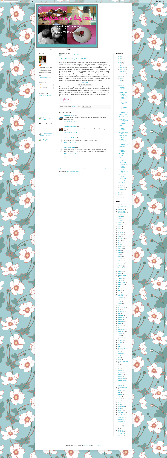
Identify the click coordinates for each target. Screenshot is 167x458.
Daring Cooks (121, 284)
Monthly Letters (122, 337)
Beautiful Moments (122, 151)
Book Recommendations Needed (123, 127)
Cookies (120, 271)
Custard (120, 280)
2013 (119, 60)
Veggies (120, 425)
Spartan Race (121, 406)
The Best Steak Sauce (123, 175)
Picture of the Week (123, 361)
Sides (119, 400)
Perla (119, 359)
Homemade (121, 321)
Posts (42, 85)
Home (85, 169)
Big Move (120, 232)
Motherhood (121, 340)
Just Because (121, 329)
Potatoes (120, 370)
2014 (119, 58)
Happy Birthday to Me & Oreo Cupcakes (123, 171)
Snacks (120, 402)
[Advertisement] (85, 163)
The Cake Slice (122, 414)
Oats (119, 346)
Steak (119, 408)
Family (119, 301)
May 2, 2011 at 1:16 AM (70, 142)
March (121, 185)
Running (120, 394)
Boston (119, 242)
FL (118, 305)
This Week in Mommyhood (123, 111)
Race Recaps (121, 378)
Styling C (120, 410)
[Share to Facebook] (88, 106)
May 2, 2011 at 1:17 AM (70, 153)
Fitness (120, 303)
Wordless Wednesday (121, 431)
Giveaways (121, 311)
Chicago (120, 258)
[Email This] (83, 106)
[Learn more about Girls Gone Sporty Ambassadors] (46, 118)
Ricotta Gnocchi (123, 117)
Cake (119, 250)
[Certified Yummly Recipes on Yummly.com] (46, 135)
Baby (119, 222)
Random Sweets (122, 380)
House (119, 323)
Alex (119, 214)
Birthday (120, 234)
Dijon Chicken (123, 92)
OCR (119, 351)
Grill (119, 313)
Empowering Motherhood (121, 295)
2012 (119, 63)
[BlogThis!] (85, 106)
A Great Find (121, 209)
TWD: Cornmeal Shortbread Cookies (123, 102)
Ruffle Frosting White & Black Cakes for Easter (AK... (123, 121)
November (122, 69)
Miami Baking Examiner (45, 95)
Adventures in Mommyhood (121, 212)
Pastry (119, 357)
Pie (119, 365)
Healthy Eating (122, 317)
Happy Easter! (123, 114)
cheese (120, 256)
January (121, 189)
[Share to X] (87, 106)
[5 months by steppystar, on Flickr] (85, 82)
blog (119, 236)
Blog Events (121, 238)
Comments (44, 87)
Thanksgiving (121, 412)
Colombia (120, 266)
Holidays (120, 319)
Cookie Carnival (122, 268)
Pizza (119, 367)
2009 (119, 194)
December (122, 67)
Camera (120, 252)
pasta (119, 355)
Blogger (99, 445)
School (119, 396)
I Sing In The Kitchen (69, 115)
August (121, 76)
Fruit (119, 309)
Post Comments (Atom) (72, 171)
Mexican (120, 333)
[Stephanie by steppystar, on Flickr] (64, 101)
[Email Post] (78, 106)
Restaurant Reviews (121, 384)
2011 (119, 65)
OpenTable (121, 353)
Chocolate (120, 262)
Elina (119, 292)
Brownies (120, 248)
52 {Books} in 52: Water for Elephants (123, 107)
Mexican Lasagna (122, 167)
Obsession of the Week (122, 140)
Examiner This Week (123, 136)
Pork (119, 369)
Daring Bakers (121, 282)
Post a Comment (66, 157)
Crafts (119, 273)
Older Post (107, 169)
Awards (120, 220)
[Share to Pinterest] (90, 106)
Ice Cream (120, 325)
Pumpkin (120, 376)
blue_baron (87, 445)
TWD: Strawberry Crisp (122, 159)
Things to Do (121, 417)
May (120, 83)
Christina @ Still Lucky (70, 126)
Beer (119, 230)
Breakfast (120, 246)
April (120, 85)
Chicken (120, 260)
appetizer (120, 216)
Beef (119, 228)
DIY (119, 288)
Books (119, 240)
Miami (119, 335)
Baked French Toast (123, 154)
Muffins (120, 342)
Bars (119, 226)
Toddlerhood (121, 419)
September (122, 74)
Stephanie (43, 65)
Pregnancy (121, 372)
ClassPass (120, 264)
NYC (119, 344)
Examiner (120, 297)
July (120, 78)
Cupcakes (120, 278)
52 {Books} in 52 (122, 206)
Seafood (120, 398)
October (121, 71)
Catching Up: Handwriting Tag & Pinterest (123, 96)
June (120, 80)
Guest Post (121, 315)
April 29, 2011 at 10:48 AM (70, 121)
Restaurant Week (122, 387)
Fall (119, 299)
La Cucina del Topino (69, 138)
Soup (119, 404)
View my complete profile (45, 77)
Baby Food (121, 224)
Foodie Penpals (122, 307)
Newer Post (63, 169)
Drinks (119, 290)
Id (118, 327)
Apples (119, 218)
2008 (119, 197)
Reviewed (120, 390)
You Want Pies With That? (121, 434)
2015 (119, 56)
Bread (119, 244)
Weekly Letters (122, 427)
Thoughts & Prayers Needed (72, 58)
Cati (119, 254)
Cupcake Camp (122, 275)
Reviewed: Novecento (122, 147)
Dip (119, 286)
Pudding (120, 374)
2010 (119, 192)
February (121, 187)
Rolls (119, 392)
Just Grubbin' (121, 331)
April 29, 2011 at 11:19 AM (70, 132)
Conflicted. (122, 182)
